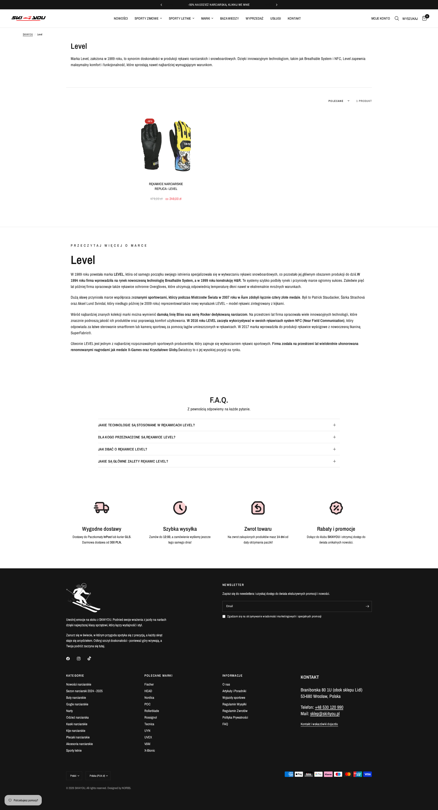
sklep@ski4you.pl (325, 713)
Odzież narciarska (77, 717)
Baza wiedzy (229, 18)
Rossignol (150, 717)
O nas (226, 684)
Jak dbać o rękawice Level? (122, 449)
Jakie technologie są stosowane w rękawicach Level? (146, 424)
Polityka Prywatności (235, 717)
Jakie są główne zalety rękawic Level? (133, 461)
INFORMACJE (232, 675)
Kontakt (294, 18)
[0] (423, 18)
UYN (147, 730)
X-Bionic (149, 750)
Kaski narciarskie (76, 724)
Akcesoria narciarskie (79, 743)
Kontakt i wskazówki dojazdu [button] (319, 724)
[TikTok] (93, 658)
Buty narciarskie (76, 697)
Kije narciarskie (75, 730)
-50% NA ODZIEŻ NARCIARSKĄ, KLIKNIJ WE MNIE (219, 5)
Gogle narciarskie (77, 704)
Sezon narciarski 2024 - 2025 (84, 690)
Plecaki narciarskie (78, 737)
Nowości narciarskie (78, 684)
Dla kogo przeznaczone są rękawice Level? (137, 437)
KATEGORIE (75, 675)
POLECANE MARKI (158, 675)
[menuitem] (120, 18)
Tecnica (149, 724)
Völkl (147, 743)
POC (147, 704)
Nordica (149, 697)
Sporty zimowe (147, 18)
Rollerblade (151, 710)
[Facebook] (71, 659)
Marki (205, 18)
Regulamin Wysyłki (234, 704)
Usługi (275, 18)
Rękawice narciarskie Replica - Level (166, 186)
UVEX (148, 737)
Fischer (149, 684)
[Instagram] (82, 659)
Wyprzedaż (254, 18)
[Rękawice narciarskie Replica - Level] (166, 146)
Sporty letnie (180, 18)
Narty (69, 710)
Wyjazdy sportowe (233, 697)
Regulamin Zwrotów (235, 710)
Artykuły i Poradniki (234, 690)
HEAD (148, 690)
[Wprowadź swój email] (367, 606)
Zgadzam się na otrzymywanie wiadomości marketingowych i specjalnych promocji (274, 616)
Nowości (121, 18)
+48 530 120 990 (329, 707)
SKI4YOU (28, 34)
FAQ (225, 724)
